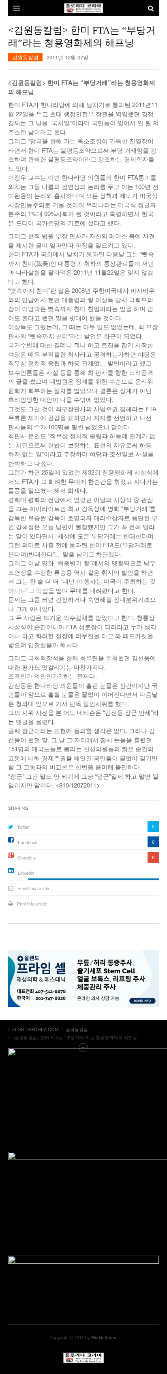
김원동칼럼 (25, 57)
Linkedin (26, 873)
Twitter (23, 827)
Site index (83, 1047)
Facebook (28, 842)
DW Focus (83, 8)
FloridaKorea (103, 1337)
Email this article (33, 888)
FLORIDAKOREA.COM (83, 1357)
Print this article (32, 903)
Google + (27, 857)
